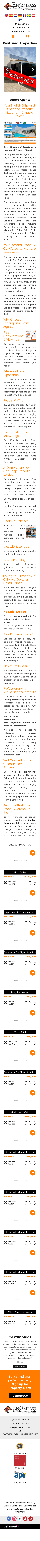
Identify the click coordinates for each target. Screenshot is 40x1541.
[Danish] (20, 20)
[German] (20, 16)
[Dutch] (15, 16)
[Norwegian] (33, 16)
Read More (20, 1366)
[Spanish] (11, 16)
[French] (24, 16)
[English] (6, 16)
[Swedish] (29, 16)
